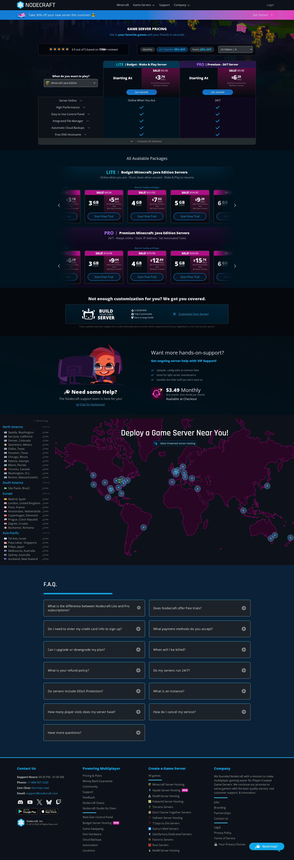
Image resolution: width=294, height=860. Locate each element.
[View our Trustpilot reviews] (59, 49)
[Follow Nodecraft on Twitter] (39, 802)
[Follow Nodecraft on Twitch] (58, 802)
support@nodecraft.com (42, 793)
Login (270, 5)
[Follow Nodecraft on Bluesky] (49, 802)
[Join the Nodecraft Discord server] (20, 802)
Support (164, 5)
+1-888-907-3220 (37, 782)
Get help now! (40, 788)
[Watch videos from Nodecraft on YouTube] (30, 802)
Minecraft (123, 5)
